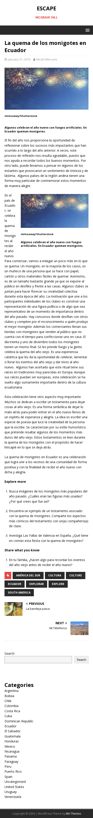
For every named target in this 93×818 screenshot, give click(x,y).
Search (9, 653)
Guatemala (13, 736)
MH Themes (73, 814)
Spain (8, 776)
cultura (54, 575)
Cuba (8, 716)
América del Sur (28, 575)
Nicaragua (12, 751)
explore (58, 584)
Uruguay (11, 792)
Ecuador (14, 584)
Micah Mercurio (46, 59)
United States (14, 787)
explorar (36, 584)
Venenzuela (13, 797)
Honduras (12, 741)
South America (19, 592)
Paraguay (11, 761)
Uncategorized (15, 781)
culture (75, 575)
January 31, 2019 (19, 59)
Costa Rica (12, 711)
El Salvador (13, 731)
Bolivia (9, 696)
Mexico (10, 746)
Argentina (12, 691)
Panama (11, 756)
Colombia (12, 706)
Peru (8, 766)
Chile (8, 701)
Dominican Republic (19, 721)
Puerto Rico (13, 771)
